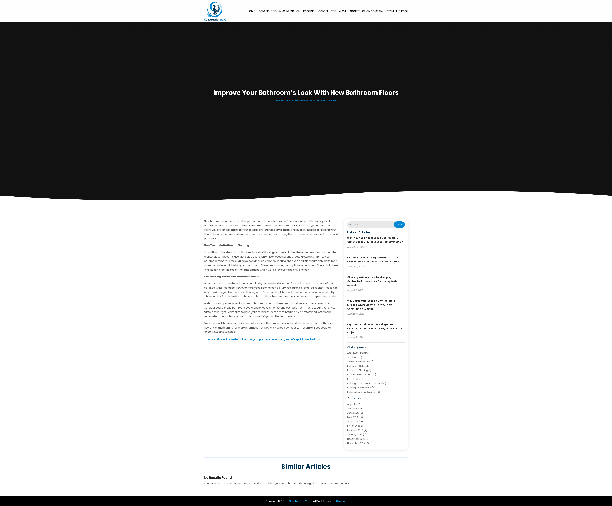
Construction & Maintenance (279, 11)
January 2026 (354, 434)
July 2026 (352, 408)
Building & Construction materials (365, 383)
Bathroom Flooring (324, 100)
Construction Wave (332, 11)
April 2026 (352, 421)
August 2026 (354, 404)
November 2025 (356, 443)
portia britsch (288, 100)
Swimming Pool (397, 11)
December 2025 (356, 438)
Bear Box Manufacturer (360, 374)
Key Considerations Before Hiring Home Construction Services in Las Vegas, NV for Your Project (375, 328)
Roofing (309, 11)
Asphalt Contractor (358, 361)
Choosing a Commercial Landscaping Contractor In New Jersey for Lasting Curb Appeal (372, 281)
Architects (353, 357)
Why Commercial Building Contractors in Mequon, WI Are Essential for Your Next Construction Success (371, 304)
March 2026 (353, 425)
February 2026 (355, 430)
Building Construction (359, 387)
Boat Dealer (353, 379)
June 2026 (353, 412)
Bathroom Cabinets (358, 366)
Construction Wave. (301, 501)
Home (251, 11)
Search (399, 224)
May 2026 (352, 417)
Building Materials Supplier (361, 392)
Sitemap (341, 501)
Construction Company (366, 11)
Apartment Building (358, 353)
